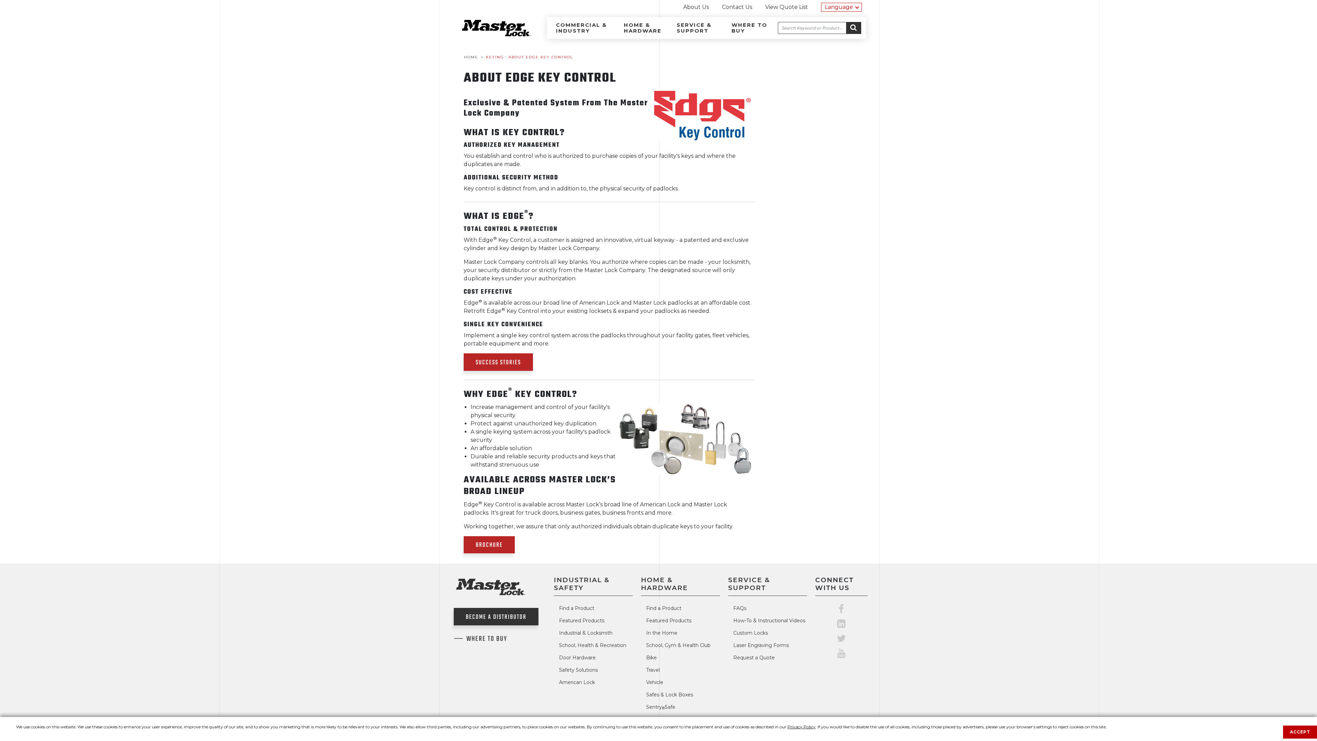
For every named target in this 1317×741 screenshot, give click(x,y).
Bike (651, 658)
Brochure (489, 545)
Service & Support (694, 28)
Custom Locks (750, 633)
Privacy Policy (801, 726)
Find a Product (576, 608)
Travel (653, 670)
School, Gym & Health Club (678, 645)
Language (839, 7)
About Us (696, 7)
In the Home (661, 633)
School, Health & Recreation (592, 645)
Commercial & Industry (581, 28)
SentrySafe (660, 707)
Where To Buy (486, 639)
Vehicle (654, 682)
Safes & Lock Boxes (669, 695)
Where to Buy (749, 28)
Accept (1300, 731)
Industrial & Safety (581, 584)
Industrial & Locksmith (586, 633)
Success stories (498, 363)
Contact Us (737, 7)
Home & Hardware (643, 28)
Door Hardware (577, 658)
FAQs (739, 608)
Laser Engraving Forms (761, 645)
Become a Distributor (496, 617)
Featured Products (581, 621)
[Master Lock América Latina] (488, 34)
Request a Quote (754, 658)
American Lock (577, 682)
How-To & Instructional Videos (769, 621)
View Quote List (786, 7)
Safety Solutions (578, 670)
